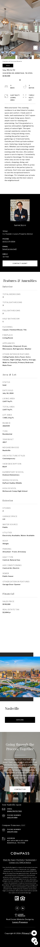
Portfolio (20, 860)
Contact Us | (14, 862)
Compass (33, 869)
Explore (20, 720)
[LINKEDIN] (23, 908)
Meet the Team (9, 860)
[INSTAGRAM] (17, 908)
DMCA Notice (25, 862)
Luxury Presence (20, 922)
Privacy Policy (28, 933)
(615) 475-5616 (12, 832)
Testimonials (30, 860)
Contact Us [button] (20, 789)
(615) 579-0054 (9, 241)
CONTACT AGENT (20, 263)
